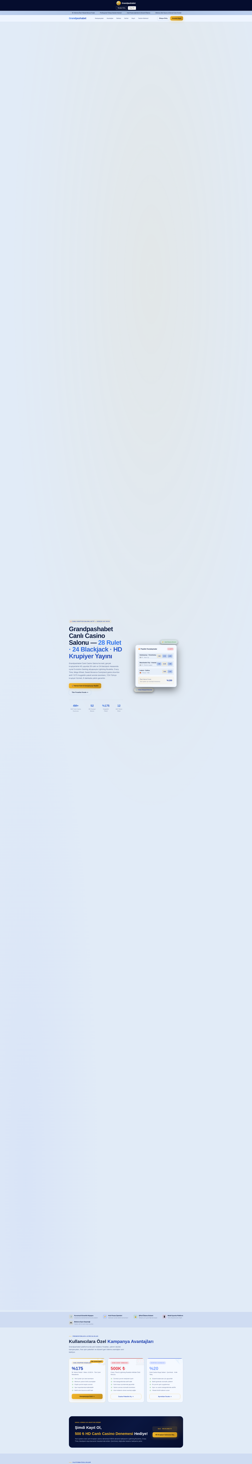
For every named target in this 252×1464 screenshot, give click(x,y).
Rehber (118, 18)
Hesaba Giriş (121, 8)
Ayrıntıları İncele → (165, 1396)
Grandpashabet (77, 18)
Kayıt (133, 18)
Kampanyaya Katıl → (87, 1396)
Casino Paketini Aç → (126, 1396)
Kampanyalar (99, 18)
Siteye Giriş (163, 18)
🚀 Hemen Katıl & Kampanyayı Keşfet (85, 686)
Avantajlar (110, 18)
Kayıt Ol (132, 8)
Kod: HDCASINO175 (165, 1429)
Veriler (126, 18)
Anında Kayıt (176, 18)
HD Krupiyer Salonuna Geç (164, 1435)
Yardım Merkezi (143, 18)
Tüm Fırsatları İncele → (80, 692)
